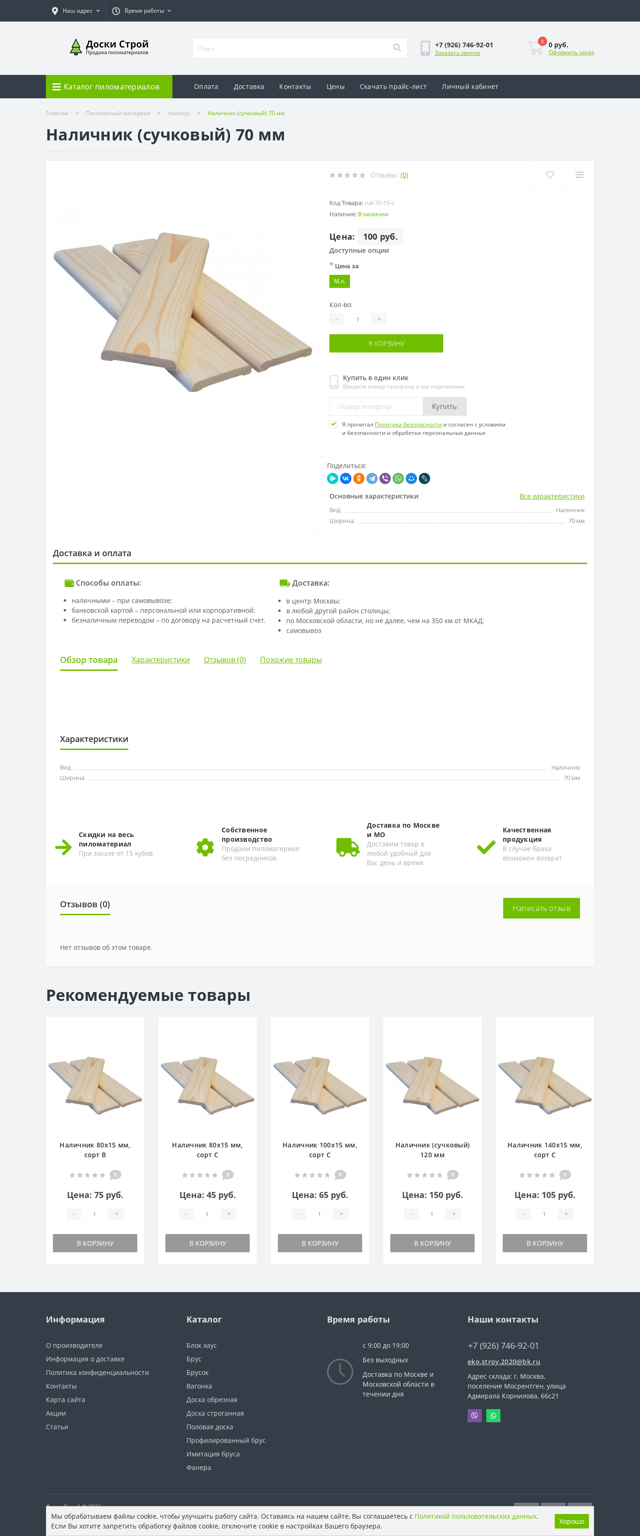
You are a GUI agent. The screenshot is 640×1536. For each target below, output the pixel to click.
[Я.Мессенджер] (332, 478)
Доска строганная (215, 1413)
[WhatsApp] (398, 478)
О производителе (74, 1345)
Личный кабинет (470, 86)
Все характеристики (552, 496)
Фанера (198, 1467)
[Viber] (385, 478)
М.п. (339, 281)
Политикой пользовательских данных (475, 1516)
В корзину (351, 343)
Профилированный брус (226, 1440)
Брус (193, 1358)
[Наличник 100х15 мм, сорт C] (320, 1082)
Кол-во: (341, 304)
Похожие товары (291, 659)
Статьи (57, 1426)
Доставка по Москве (395, 1374)
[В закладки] (132, 1029)
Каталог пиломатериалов (112, 86)
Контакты (295, 86)
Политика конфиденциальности (97, 1372)
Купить (444, 406)
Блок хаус (201, 1345)
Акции (56, 1413)
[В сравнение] (132, 1043)
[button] (76, 11)
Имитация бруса (213, 1453)
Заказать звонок (457, 53)
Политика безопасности (408, 424)
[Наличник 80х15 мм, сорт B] (95, 1082)
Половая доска (209, 1426)
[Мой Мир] (411, 478)
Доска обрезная (212, 1399)
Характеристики (161, 659)
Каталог (204, 1319)
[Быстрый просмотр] (132, 1057)
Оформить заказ (571, 52)
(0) (404, 174)
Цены (336, 86)
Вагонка (199, 1386)
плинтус (179, 113)
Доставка (249, 86)
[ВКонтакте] (345, 478)
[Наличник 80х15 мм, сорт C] (207, 1082)
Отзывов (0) (225, 659)
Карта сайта (65, 1399)
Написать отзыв (542, 908)
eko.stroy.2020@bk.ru (504, 1361)
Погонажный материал (118, 113)
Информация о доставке (85, 1358)
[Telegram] (372, 478)
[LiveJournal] (424, 478)
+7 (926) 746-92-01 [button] (503, 1345)
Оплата (206, 86)
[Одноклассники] (359, 478)
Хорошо (571, 1521)
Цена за (344, 265)
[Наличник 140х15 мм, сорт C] (545, 1082)
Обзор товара (89, 659)
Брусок (197, 1372)
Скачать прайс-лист (393, 86)
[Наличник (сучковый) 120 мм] (432, 1082)
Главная (57, 113)
